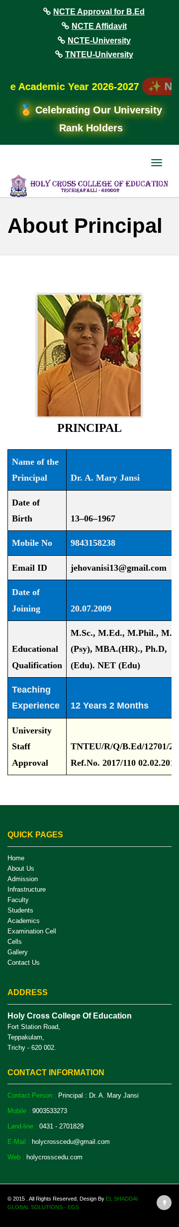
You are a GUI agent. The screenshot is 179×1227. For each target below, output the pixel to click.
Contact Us (23, 962)
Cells (14, 941)
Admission (22, 879)
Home (15, 858)
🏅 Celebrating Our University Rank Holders (91, 118)
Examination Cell (31, 931)
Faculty (18, 900)
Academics (23, 920)
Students (20, 910)
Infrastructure (26, 889)
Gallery (17, 952)
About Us (20, 868)
